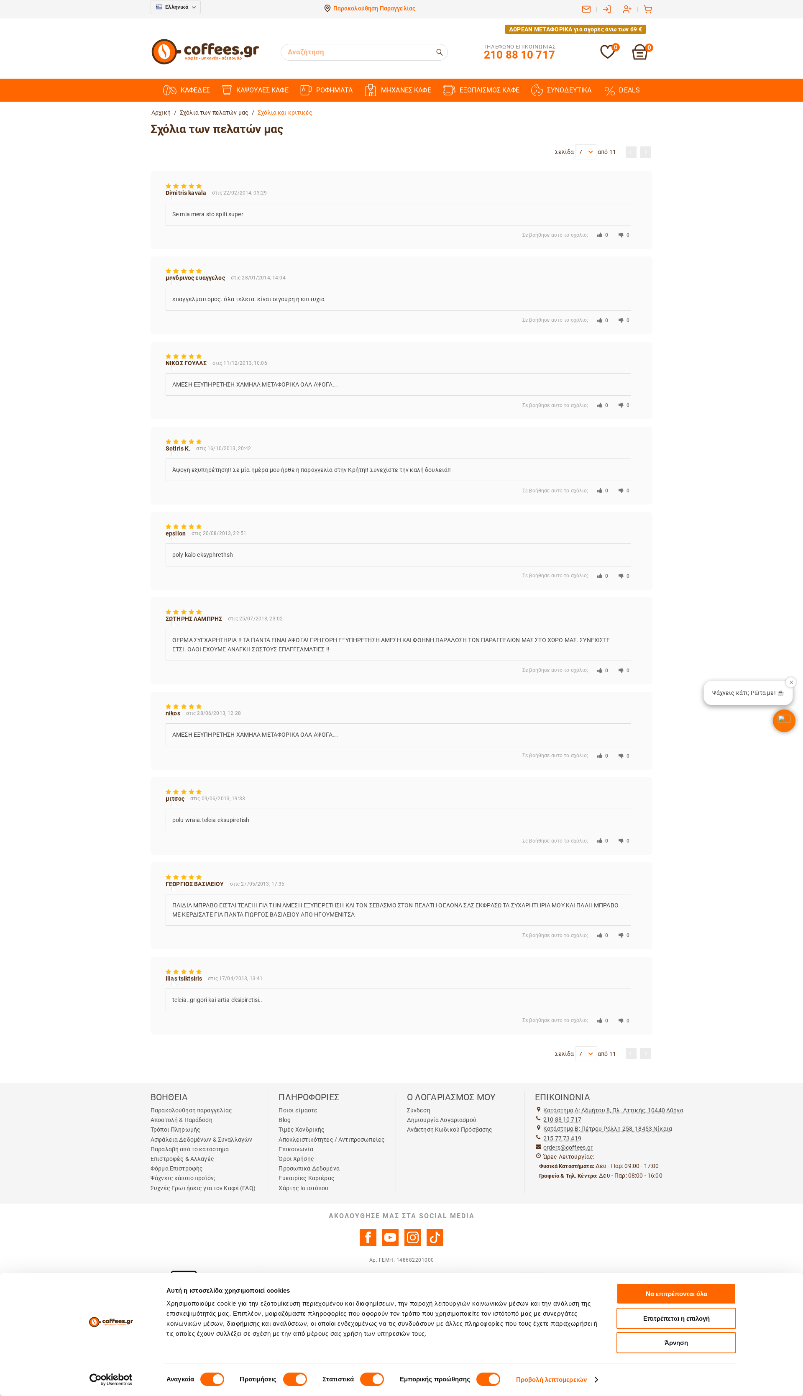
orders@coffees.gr (568, 1147)
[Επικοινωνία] (586, 9)
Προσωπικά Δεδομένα (309, 1168)
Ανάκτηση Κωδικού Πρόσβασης (450, 1129)
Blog (285, 1120)
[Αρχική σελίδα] (205, 63)
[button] (784, 721)
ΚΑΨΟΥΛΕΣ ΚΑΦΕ (262, 90)
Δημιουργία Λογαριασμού (441, 1120)
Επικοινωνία (296, 1149)
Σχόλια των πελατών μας (214, 112)
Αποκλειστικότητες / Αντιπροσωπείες (332, 1139)
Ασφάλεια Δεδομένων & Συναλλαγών (201, 1139)
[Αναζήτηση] (440, 52)
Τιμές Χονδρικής (302, 1129)
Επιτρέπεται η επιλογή (676, 1318)
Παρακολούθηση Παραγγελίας (374, 8)
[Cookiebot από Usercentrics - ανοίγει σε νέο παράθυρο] (111, 1379)
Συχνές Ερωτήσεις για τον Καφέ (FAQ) (203, 1188)
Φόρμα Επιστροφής (177, 1168)
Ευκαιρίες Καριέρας (307, 1178)
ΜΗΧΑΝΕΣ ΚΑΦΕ (406, 90)
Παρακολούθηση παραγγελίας (192, 1110)
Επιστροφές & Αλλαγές (182, 1158)
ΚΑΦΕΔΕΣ (195, 90)
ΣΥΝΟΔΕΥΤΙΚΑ (569, 90)
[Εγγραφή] (627, 9)
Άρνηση (676, 1342)
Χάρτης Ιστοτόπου (303, 1188)
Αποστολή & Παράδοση (181, 1120)
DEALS (629, 90)
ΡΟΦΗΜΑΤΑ (334, 90)
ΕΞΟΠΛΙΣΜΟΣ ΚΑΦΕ (489, 90)
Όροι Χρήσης (296, 1158)
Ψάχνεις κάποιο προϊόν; (183, 1178)
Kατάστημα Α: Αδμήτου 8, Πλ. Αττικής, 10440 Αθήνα (613, 1110)
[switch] (295, 1379)
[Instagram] (412, 1243)
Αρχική (161, 112)
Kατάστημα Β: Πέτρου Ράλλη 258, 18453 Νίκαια (607, 1128)
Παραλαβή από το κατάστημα (190, 1149)
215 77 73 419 (562, 1138)
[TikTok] (435, 1243)
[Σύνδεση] (606, 9)
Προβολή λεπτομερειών (551, 1379)
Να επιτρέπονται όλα (676, 1293)
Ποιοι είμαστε (298, 1110)
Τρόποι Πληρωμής (175, 1129)
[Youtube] (390, 1243)
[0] (607, 57)
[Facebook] (368, 1243)
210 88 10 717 (562, 1119)
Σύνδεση (418, 1110)
